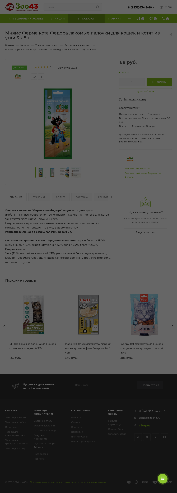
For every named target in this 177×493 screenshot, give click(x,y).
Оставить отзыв (117, 433)
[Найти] (97, 7)
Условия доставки (44, 425)
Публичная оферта (45, 443)
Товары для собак (15, 422)
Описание (16, 197)
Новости (76, 417)
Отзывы (75, 422)
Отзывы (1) (39, 197)
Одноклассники (155, 437)
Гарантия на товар (45, 430)
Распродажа (41, 453)
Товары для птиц (15, 448)
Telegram (147, 437)
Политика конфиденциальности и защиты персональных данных (68, 482)
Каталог (11, 410)
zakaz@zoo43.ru (149, 417)
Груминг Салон (79, 436)
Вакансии (77, 431)
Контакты (76, 427)
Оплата (60, 197)
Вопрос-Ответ (116, 429)
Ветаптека (11, 427)
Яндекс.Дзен (164, 437)
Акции (39, 447)
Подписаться (150, 385)
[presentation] (4, 326)
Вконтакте (138, 437)
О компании (80, 410)
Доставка (82, 197)
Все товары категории (137, 168)
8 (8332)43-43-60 (140, 7)
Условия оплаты (43, 420)
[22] (59, 124)
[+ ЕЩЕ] (130, 18)
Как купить (105, 197)
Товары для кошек (16, 417)
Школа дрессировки (83, 441)
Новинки (39, 458)
